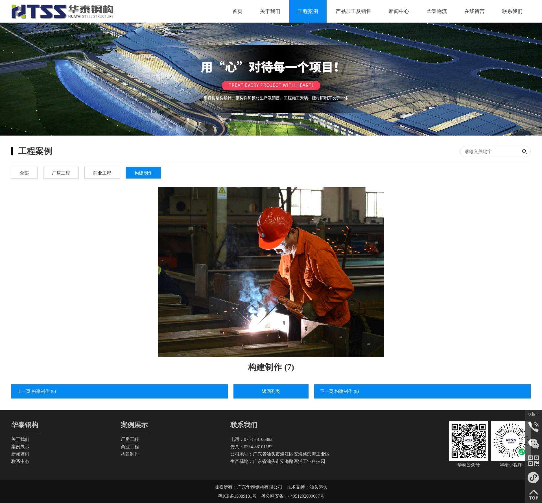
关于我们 (20, 439)
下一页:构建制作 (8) (339, 391)
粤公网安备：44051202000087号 (290, 496)
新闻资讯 (20, 454)
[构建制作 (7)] (271, 272)
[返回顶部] (533, 494)
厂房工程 (61, 173)
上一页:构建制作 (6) (36, 391)
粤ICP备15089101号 (237, 496)
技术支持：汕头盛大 (307, 487)
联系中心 (20, 461)
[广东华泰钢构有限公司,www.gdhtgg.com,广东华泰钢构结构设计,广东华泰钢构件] (63, 11)
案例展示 (20, 446)
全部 (24, 173)
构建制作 (143, 173)
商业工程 (102, 173)
